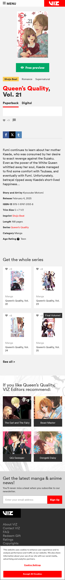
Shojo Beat (10, 79)
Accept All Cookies (32, 574)
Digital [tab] (27, 103)
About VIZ (10, 524)
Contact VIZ (11, 528)
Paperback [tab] (11, 103)
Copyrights (10, 543)
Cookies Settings (32, 565)
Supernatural (42, 79)
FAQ (6, 532)
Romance (27, 79)
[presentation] (17, 280)
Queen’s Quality (25, 88)
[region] (32, 563)
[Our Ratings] (18, 238)
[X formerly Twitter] (12, 134)
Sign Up (54, 499)
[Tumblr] (18, 134)
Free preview (34, 67)
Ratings (8, 539)
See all (9, 361)
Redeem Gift (12, 536)
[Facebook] (6, 134)
